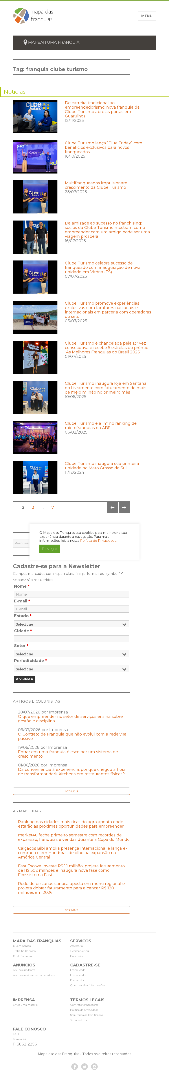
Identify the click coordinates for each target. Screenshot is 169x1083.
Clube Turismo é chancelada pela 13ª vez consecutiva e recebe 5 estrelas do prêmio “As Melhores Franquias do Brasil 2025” (106, 347)
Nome (21, 586)
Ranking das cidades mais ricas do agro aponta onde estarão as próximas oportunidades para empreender (71, 824)
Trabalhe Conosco (24, 951)
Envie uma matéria (25, 1004)
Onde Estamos (22, 956)
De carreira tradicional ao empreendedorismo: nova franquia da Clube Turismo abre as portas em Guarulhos (102, 109)
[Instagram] (94, 1066)
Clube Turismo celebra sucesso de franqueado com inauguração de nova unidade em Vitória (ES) (103, 267)
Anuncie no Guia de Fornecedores (34, 975)
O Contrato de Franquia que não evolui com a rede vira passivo (72, 736)
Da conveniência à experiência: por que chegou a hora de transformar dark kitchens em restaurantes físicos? (72, 771)
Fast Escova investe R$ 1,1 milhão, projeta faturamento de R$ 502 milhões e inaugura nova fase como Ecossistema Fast (71, 870)
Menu (147, 16)
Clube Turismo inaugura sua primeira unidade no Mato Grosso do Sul (102, 465)
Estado (22, 616)
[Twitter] (84, 1066)
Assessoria (76, 945)
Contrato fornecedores (84, 1004)
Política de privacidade (84, 1009)
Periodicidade (30, 660)
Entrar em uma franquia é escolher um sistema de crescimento (68, 754)
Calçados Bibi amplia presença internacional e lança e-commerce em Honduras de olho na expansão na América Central (72, 853)
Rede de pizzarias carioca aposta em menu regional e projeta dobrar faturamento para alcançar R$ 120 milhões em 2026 (71, 888)
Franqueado (77, 970)
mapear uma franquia (53, 42)
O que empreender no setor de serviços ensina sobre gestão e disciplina (70, 718)
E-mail (22, 601)
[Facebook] (74, 1066)
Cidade (23, 631)
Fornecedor (77, 980)
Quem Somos (22, 945)
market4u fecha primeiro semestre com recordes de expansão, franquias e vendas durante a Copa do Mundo (74, 837)
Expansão (76, 956)
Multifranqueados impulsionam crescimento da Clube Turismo (96, 185)
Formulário (20, 1039)
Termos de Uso (79, 1020)
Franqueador (78, 975)
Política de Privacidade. (98, 541)
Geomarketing (79, 951)
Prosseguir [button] (49, 549)
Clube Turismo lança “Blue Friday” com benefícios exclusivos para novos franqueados (103, 147)
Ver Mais (71, 791)
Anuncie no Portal (24, 970)
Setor (21, 645)
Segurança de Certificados (86, 1015)
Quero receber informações (87, 985)
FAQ (16, 1034)
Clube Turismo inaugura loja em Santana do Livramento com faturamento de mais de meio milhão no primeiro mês (106, 387)
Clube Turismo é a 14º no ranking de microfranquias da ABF (101, 425)
